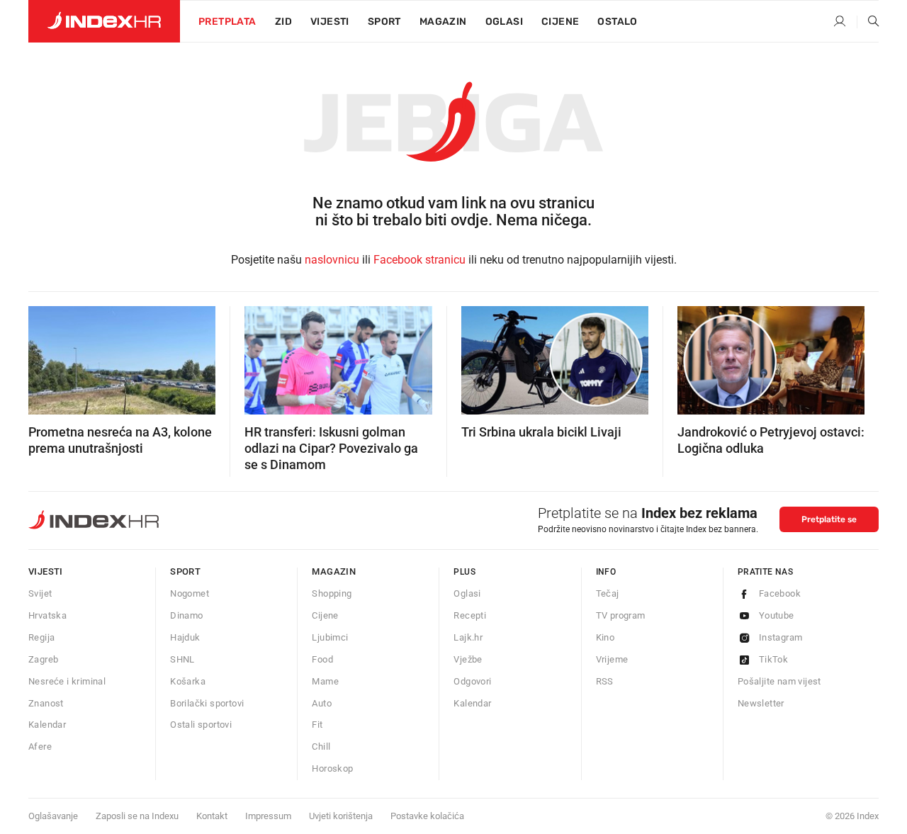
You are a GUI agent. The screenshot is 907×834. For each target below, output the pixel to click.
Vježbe (468, 659)
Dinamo (186, 615)
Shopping (331, 593)
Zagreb (43, 659)
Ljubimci (330, 637)
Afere (40, 746)
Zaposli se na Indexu (137, 816)
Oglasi (504, 22)
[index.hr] (104, 21)
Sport (384, 22)
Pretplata (227, 22)
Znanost (46, 703)
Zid (283, 22)
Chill (321, 746)
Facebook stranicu (419, 259)
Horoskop (332, 768)
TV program (621, 615)
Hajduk (185, 637)
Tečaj (607, 593)
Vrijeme (612, 659)
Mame (325, 681)
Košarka (187, 681)
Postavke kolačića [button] (427, 816)
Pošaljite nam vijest (779, 681)
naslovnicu (332, 259)
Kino (605, 637)
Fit (317, 724)
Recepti (470, 615)
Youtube (776, 615)
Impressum (268, 816)
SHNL (182, 659)
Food (322, 659)
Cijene (560, 22)
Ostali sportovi (201, 724)
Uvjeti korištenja (341, 816)
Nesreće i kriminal (67, 681)
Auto (322, 703)
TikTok (773, 659)
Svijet (40, 593)
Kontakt (211, 816)
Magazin (334, 571)
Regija (41, 637)
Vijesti (329, 22)
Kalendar (47, 724)
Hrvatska (47, 615)
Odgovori (472, 681)
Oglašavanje (53, 816)
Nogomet (189, 593)
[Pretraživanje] (868, 22)
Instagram (781, 637)
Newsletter (761, 703)
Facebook (780, 593)
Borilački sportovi (207, 703)
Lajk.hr (468, 637)
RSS (605, 681)
